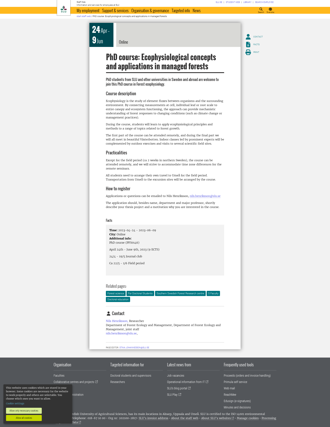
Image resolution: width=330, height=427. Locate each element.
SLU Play (172, 394)
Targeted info (181, 10)
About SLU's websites (216, 418)
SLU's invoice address (153, 418)
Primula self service (235, 382)
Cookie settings (15, 403)
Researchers (117, 382)
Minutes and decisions (237, 407)
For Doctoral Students (140, 293)
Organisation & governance (150, 10)
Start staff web (84, 16)
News (197, 10)
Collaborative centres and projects (74, 382)
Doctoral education (118, 299)
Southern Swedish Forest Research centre (180, 293)
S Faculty (213, 293)
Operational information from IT (186, 382)
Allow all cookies (24, 417)
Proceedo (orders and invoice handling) (247, 375)
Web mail (229, 388)
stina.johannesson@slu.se (134, 347)
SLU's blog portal (177, 388)
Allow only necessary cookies (23, 410)
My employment (88, 10)
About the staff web (184, 418)
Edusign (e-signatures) (237, 401)
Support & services (115, 10)
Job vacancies (175, 375)
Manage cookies (248, 418)
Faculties (59, 375)
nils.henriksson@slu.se (205, 196)
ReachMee (230, 394)
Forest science (115, 293)
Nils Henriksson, (117, 321)
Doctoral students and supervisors (130, 375)
